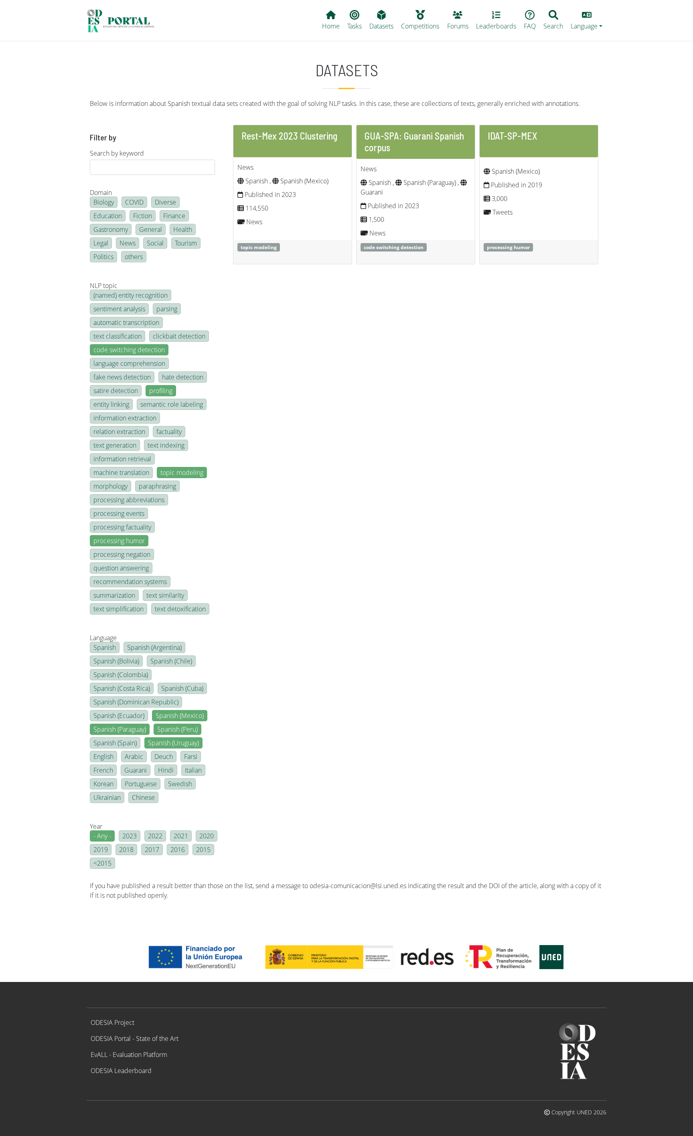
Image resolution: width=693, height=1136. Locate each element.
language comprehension (129, 363)
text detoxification (180, 609)
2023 (129, 836)
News (128, 243)
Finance (174, 215)
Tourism (186, 243)
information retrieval (122, 458)
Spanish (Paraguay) (119, 729)
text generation (114, 445)
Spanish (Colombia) (120, 674)
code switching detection (129, 349)
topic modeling (181, 472)
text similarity (165, 595)
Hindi (166, 770)
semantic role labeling (171, 404)
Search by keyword (117, 153)
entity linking (111, 404)
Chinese (143, 797)
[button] (586, 20)
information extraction (124, 418)
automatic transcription (126, 322)
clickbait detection (179, 336)
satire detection (115, 390)
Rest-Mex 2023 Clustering (289, 136)
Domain (101, 192)
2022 (155, 836)
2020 (206, 836)
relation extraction (119, 431)
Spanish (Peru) (177, 729)
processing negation (121, 554)
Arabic (134, 756)
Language (103, 637)
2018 (126, 849)
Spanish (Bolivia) (116, 661)
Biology (103, 202)
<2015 (102, 863)
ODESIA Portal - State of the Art (134, 1038)
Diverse (165, 202)
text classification (117, 336)
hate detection (182, 377)
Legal (100, 243)
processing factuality (122, 527)
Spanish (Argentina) (154, 647)
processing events (118, 513)
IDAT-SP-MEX (512, 136)
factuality (169, 431)
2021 (181, 836)
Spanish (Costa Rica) (121, 688)
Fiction (142, 215)
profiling (160, 390)
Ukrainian (107, 797)
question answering (121, 568)
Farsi (190, 756)
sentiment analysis (119, 308)
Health (182, 229)
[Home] (124, 20)
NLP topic (104, 285)
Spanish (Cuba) (182, 688)
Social (155, 243)
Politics (103, 256)
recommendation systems (130, 581)
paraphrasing (157, 486)
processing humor (119, 540)
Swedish (180, 783)
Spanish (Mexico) (180, 715)
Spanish (104, 647)
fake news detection (122, 377)
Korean (103, 783)
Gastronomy (110, 229)
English (103, 756)
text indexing (166, 445)
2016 (177, 849)
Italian (193, 770)
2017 (152, 849)
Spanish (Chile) (171, 661)
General (150, 229)
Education (107, 215)
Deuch (163, 756)
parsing (166, 308)
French (103, 770)
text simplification (118, 609)
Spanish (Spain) (115, 742)
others (134, 256)
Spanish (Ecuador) (118, 715)
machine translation (121, 472)
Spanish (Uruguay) (173, 742)
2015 (203, 849)
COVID (134, 202)
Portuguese (141, 783)
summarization (114, 595)
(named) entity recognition (130, 295)
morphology (110, 486)
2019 (100, 849)
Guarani (135, 770)
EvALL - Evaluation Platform (129, 1054)
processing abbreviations (128, 499)
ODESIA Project (112, 1022)
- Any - (102, 836)
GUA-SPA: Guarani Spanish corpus (414, 141)
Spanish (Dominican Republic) (135, 702)
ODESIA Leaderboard (121, 1070)
